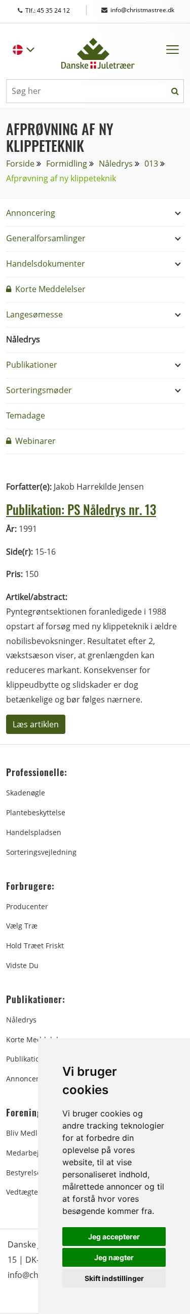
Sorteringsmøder (39, 390)
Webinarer (34, 440)
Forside (20, 163)
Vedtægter (23, 1192)
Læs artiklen (36, 724)
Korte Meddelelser (49, 289)
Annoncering (30, 212)
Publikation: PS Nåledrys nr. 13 (81, 509)
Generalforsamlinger (46, 238)
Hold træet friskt (35, 945)
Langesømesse (34, 314)
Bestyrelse (23, 1172)
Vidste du (22, 965)
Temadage (25, 415)
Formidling (66, 163)
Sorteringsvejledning (41, 852)
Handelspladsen (33, 832)
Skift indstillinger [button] (114, 1278)
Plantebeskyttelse (35, 812)
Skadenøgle (25, 792)
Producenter (27, 906)
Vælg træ (21, 926)
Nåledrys (116, 163)
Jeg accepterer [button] (114, 1236)
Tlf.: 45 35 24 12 (57, 10)
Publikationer (31, 364)
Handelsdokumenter (45, 263)
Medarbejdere (30, 1153)
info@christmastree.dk (142, 10)
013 (151, 163)
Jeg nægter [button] (114, 1257)
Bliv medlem (27, 1133)
